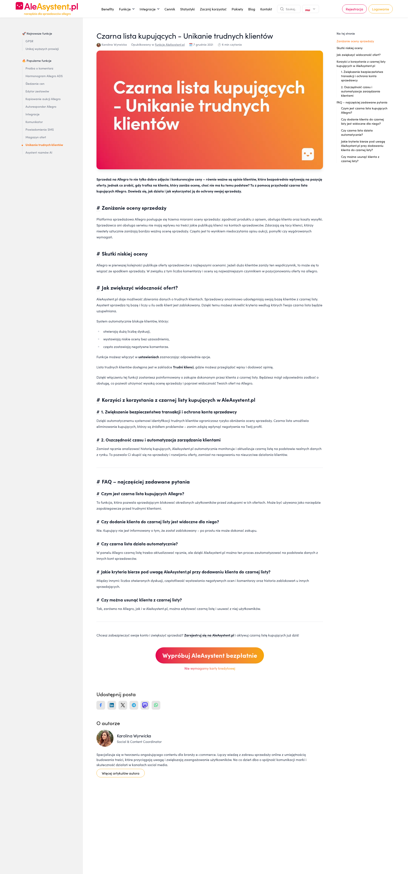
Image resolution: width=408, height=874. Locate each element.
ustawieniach (148, 356)
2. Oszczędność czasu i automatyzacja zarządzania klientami (360, 91)
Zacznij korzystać (213, 9)
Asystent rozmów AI (39, 152)
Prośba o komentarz (39, 68)
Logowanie (380, 9)
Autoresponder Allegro (41, 106)
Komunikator (34, 122)
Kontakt (266, 9)
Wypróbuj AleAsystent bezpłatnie (209, 655)
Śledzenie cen (35, 83)
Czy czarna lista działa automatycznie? (357, 132)
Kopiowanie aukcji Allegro (43, 99)
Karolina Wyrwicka (114, 44)
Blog (251, 9)
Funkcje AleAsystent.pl (170, 44)
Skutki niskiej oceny (350, 48)
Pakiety (237, 9)
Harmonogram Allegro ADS (44, 76)
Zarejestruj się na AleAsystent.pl (209, 635)
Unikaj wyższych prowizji (42, 49)
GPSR (29, 41)
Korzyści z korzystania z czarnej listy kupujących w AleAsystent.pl (361, 63)
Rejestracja (354, 9)
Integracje (149, 10)
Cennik (169, 9)
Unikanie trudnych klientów (44, 145)
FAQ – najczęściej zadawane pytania (362, 102)
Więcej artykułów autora (120, 773)
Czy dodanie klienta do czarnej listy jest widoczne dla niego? (362, 121)
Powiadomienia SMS (40, 129)
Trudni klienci (183, 367)
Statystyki (187, 9)
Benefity (107, 9)
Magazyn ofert (36, 137)
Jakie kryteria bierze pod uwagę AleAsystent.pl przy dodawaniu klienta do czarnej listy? (363, 145)
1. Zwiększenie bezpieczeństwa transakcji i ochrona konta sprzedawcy (362, 75)
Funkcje (127, 10)
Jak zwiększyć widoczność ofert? (359, 54)
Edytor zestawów (37, 91)
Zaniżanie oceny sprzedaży (355, 41)
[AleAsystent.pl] (46, 9)
